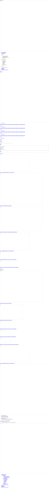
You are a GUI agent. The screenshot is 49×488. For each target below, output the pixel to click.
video (0, 139)
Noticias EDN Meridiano (6, 476)
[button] (1, 268)
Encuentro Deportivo (6, 484)
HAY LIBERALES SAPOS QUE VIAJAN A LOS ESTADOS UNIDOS (8, 259)
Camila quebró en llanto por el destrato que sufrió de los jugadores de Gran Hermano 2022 (12, 124)
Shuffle (5, 482)
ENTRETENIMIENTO (5, 478)
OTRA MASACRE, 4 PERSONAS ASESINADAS (6, 303)
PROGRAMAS (3, 53)
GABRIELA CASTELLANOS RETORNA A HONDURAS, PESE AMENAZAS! (9, 267)
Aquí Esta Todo (5, 479)
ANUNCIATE (2, 69)
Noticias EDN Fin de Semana (7, 477)
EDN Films (5, 481)
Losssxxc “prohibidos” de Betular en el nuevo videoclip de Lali (7, 172)
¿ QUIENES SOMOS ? (3, 52)
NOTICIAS (4, 475)
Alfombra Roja (5, 480)
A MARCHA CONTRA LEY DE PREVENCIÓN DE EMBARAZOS (8, 336)
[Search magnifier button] (0, 144)
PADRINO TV (3, 68)
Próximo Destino (6, 483)
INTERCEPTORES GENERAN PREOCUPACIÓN (6, 320)
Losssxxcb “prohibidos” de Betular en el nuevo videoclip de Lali (7, 363)
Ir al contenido (1, 0)
